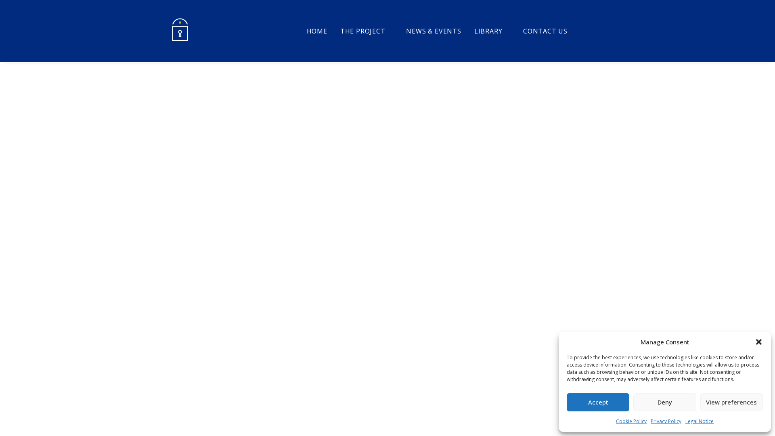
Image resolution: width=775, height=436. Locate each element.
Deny (665, 402)
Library (488, 31)
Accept (598, 402)
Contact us (545, 31)
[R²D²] (180, 31)
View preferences (731, 402)
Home (317, 31)
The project (362, 31)
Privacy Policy (666, 421)
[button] (759, 342)
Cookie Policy (631, 421)
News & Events (433, 31)
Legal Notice (699, 421)
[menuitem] (317, 31)
